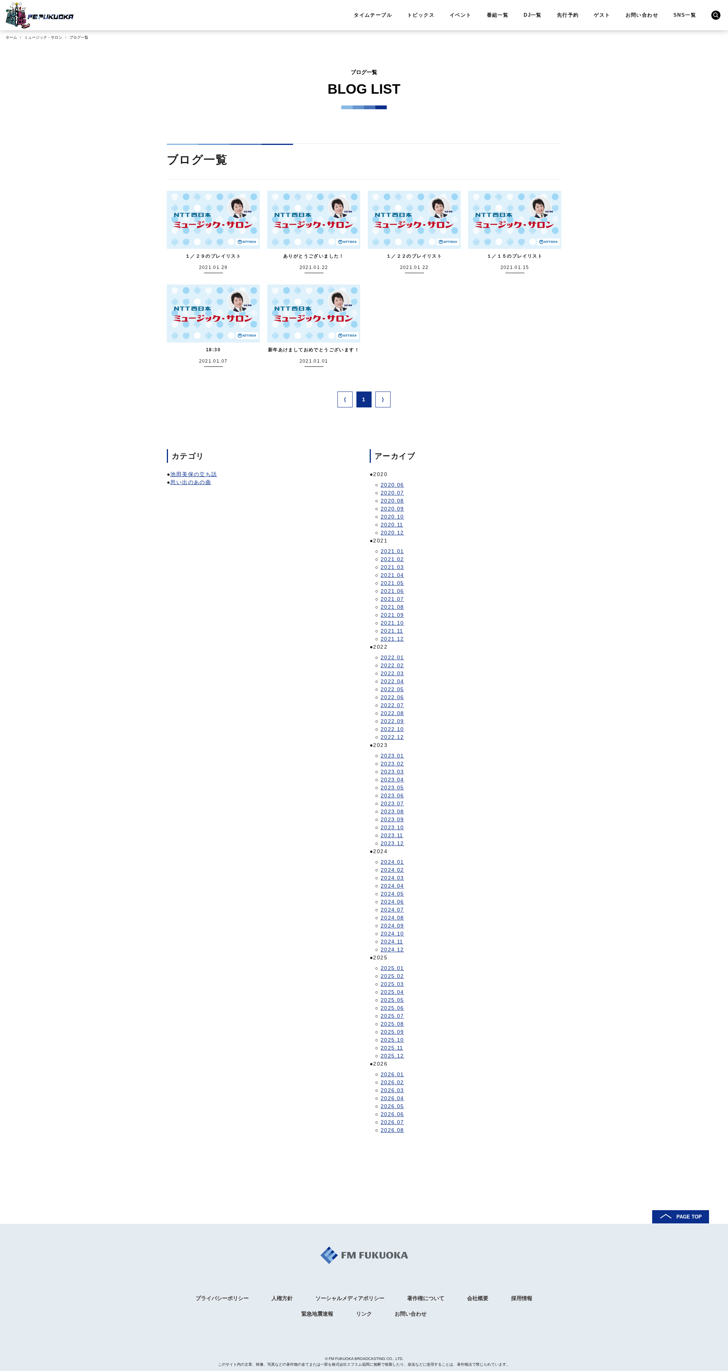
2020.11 (392, 525)
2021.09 (392, 615)
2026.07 (392, 1122)
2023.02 (392, 764)
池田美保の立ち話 (193, 474)
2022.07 (392, 705)
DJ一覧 (533, 15)
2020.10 (392, 517)
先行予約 (568, 15)
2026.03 (392, 1090)
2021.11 (392, 631)
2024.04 (392, 886)
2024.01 (392, 862)
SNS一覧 (684, 15)
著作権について (425, 1298)
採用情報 (521, 1298)
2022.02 (392, 665)
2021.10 (392, 623)
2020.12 (392, 533)
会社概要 (477, 1298)
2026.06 (392, 1114)
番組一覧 (498, 15)
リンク (364, 1314)
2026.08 (392, 1130)
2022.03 (392, 673)
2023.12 (392, 843)
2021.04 (392, 575)
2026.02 (392, 1082)
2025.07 (392, 1016)
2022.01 (392, 657)
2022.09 (392, 721)
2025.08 (392, 1024)
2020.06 (392, 485)
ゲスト (602, 15)
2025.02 (392, 976)
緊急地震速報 (317, 1314)
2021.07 (392, 599)
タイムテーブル (373, 15)
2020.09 (392, 509)
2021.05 (392, 583)
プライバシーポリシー (222, 1298)
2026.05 (392, 1106)
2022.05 (392, 689)
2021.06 (392, 591)
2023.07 (392, 803)
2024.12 (392, 949)
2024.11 (392, 942)
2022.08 (392, 713)
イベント (461, 15)
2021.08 (392, 607)
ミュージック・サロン (43, 37)
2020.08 (392, 501)
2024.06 (392, 902)
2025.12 (392, 1056)
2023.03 (392, 772)
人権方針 (282, 1298)
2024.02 (392, 870)
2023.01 (392, 756)
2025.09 (392, 1032)
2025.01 (392, 968)
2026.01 (392, 1074)
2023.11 (392, 835)
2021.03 (392, 567)
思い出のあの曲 (190, 482)
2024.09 (392, 926)
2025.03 (392, 984)
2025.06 (392, 1008)
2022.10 (392, 729)
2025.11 (392, 1048)
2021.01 (392, 551)
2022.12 (392, 737)
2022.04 (392, 681)
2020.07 (392, 493)
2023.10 (392, 827)
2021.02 (392, 559)
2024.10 (392, 934)
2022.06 (392, 697)
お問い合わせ (642, 15)
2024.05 (392, 894)
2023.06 (392, 795)
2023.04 (392, 780)
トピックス (421, 15)
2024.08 (392, 918)
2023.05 (392, 788)
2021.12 (392, 639)
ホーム (11, 37)
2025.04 (392, 992)
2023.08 (392, 811)
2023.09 (392, 819)
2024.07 (392, 910)
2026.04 (392, 1098)
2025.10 (392, 1040)
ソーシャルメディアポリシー (349, 1298)
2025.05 (392, 1000)
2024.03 (392, 878)
